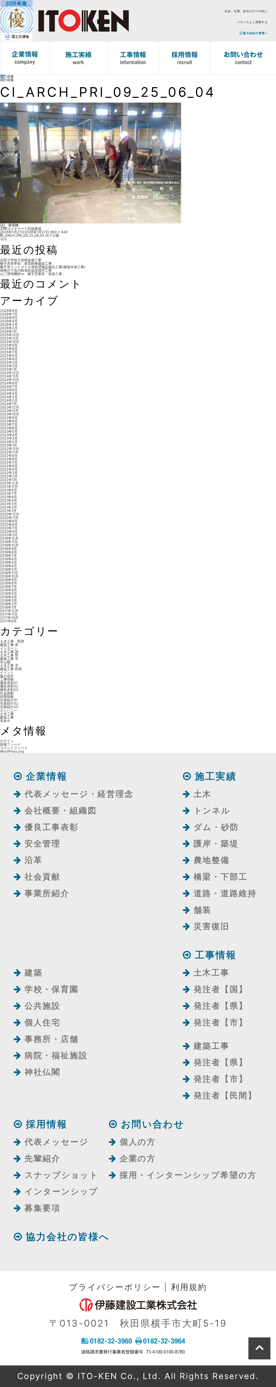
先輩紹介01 (8, 700)
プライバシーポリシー (115, 1287)
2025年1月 (8, 369)
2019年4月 (8, 566)
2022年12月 (9, 448)
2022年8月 (9, 459)
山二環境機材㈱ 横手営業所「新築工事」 (33, 274)
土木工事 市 (9, 665)
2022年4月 (9, 469)
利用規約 (189, 1287)
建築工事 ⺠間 (11, 669)
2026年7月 (8, 314)
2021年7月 (8, 493)
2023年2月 (9, 442)
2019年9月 (8, 548)
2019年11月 (9, 542)
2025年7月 (8, 352)
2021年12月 (9, 483)
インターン (8, 648)
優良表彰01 (8, 683)
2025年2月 (9, 366)
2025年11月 (9, 338)
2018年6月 (8, 590)
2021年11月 (9, 486)
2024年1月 (8, 404)
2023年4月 (9, 435)
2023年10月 (9, 414)
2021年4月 (8, 500)
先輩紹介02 (9, 703)
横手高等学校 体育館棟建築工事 (26, 263)
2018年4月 (8, 597)
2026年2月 (9, 328)
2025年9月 (9, 345)
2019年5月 (8, 562)
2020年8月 (9, 524)
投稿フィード (10, 744)
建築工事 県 (9, 645)
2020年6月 (9, 531)
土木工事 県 (9, 655)
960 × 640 (59, 232)
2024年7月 (8, 386)
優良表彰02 (9, 686)
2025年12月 (9, 335)
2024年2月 (9, 400)
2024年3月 (9, 397)
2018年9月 (8, 580)
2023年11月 (9, 411)
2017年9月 (8, 621)
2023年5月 (9, 431)
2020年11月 (9, 517)
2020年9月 (9, 521)
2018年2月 (8, 604)
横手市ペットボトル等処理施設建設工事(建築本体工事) (42, 267)
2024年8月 (9, 383)
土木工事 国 (9, 652)
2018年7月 (8, 586)
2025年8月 (9, 348)
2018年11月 (9, 573)
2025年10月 (9, 342)
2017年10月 (9, 617)
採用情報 (7, 696)
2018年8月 (8, 583)
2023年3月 (9, 438)
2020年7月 (8, 528)
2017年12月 (9, 611)
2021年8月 (8, 490)
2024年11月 (9, 376)
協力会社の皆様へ (255, 33)
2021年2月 (8, 507)
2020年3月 (9, 535)
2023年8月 (9, 421)
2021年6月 (8, 497)
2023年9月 (9, 417)
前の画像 (7, 76)
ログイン (7, 741)
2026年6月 (9, 317)
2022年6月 (9, 466)
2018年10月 (9, 576)
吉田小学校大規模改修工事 (20, 260)
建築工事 (7, 717)
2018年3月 (8, 600)
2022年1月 (8, 479)
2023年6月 (9, 428)
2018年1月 (8, 607)
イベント (7, 672)
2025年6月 (9, 355)
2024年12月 (9, 373)
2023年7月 (8, 424)
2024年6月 (9, 390)
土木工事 (7, 714)
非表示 (5, 721)
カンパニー (8, 710)
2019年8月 (8, 552)
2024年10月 (9, 379)
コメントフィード (14, 748)
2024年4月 (9, 393)
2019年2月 (8, 569)
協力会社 (7, 676)
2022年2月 (9, 476)
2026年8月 (9, 310)
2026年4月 (9, 321)
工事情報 (7, 679)
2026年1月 (8, 331)
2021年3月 (8, 504)
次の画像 (7, 80)
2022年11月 (9, 452)
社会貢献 (7, 693)
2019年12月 (9, 538)
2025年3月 (9, 362)
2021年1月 (8, 511)
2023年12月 (9, 407)
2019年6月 (8, 559)
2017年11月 (9, 614)
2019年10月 (9, 545)
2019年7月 (8, 555)
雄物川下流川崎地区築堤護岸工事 (26, 270)
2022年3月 (9, 473)
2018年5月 (8, 593)
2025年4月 (9, 359)
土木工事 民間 (12, 641)
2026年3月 (9, 324)
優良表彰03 (9, 689)
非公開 (5, 662)
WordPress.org (12, 751)
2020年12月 (9, 514)
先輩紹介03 (9, 707)
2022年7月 (8, 462)
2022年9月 (9, 455)
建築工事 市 (9, 658)
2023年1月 (8, 445)
